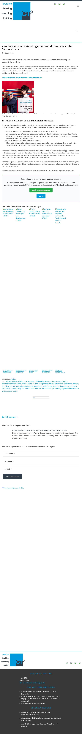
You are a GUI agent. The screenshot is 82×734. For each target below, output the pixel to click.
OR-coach (73, 386)
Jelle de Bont (14, 386)
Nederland (38, 386)
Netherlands (47, 386)
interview (5, 386)
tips (53, 388)
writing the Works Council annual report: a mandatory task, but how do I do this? (39, 430)
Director (75, 384)
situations (34, 388)
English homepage (9, 417)
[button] (76, 30)
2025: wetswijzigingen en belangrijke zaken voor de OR (40, 696)
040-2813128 (24, 680)
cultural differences (55, 384)
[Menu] (78, 6)
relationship (6, 388)
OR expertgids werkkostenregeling (33, 703)
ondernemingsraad (60, 386)
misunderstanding (26, 386)
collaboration (40, 381)
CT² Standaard (27, 384)
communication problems (11, 384)
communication (62, 381)
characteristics (17, 381)
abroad (9, 381)
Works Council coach (10, 391)
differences (68, 384)
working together (61, 388)
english (13, 379)
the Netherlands (45, 388)
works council (73, 388)
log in (41, 196)
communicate (50, 381)
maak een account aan (41, 190)
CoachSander (29, 381)
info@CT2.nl (24, 678)
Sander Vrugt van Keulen (21, 388)
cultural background (40, 384)
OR (68, 386)
